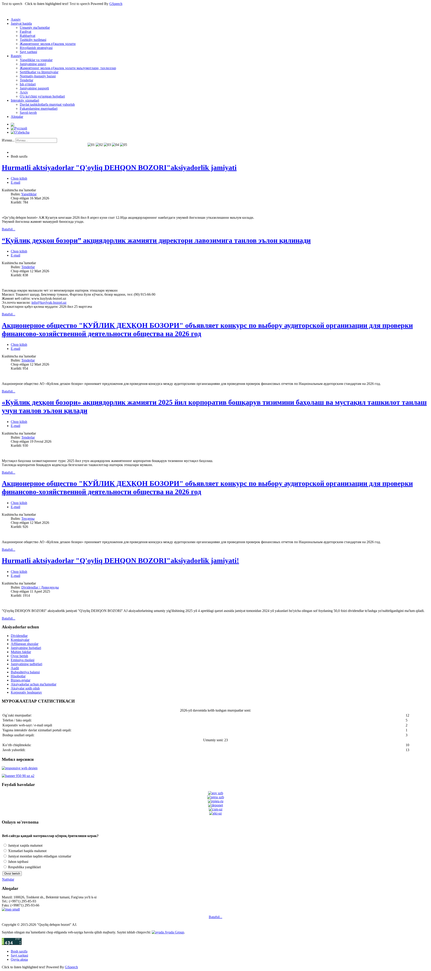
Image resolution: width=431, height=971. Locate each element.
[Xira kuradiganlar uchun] (12, 124)
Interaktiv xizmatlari (25, 100)
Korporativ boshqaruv (26, 692)
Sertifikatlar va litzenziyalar (39, 72)
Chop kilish (19, 178)
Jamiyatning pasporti (34, 88)
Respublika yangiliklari (24, 867)
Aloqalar (17, 116)
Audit (15, 668)
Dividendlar (19, 636)
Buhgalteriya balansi (25, 672)
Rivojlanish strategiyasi (36, 48)
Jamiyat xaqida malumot (24, 845)
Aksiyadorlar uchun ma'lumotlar (33, 684)
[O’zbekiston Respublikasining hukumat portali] (215, 793)
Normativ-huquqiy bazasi (38, 76)
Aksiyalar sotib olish (25, 688)
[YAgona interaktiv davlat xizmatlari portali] (215, 801)
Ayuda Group (174, 932)
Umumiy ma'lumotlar (35, 27)
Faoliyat (25, 31)
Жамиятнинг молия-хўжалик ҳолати (48, 44)
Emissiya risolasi (22, 660)
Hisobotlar (18, 676)
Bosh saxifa (19, 951)
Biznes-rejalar (20, 680)
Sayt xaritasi (28, 52)
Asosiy (16, 19)
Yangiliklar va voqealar (36, 60)
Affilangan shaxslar (24, 644)
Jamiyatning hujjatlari (26, 648)
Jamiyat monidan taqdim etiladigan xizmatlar (39, 856)
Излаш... (8, 140)
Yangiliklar (29, 194)
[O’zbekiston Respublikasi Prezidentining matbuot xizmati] (215, 797)
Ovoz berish (19, 656)
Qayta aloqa (19, 959)
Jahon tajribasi (17, 862)
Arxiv (24, 92)
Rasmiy (16, 56)
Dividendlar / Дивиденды (40, 587)
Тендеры (28, 518)
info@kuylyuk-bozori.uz (48, 302)
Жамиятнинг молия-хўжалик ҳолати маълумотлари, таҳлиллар (68, 68)
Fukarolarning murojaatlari (38, 108)
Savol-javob (28, 112)
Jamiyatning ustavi (33, 64)
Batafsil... (215, 917)
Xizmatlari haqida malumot (26, 851)
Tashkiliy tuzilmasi (33, 40)
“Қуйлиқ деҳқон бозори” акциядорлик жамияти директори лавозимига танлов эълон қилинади (156, 240)
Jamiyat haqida (21, 23)
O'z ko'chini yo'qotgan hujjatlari (42, 96)
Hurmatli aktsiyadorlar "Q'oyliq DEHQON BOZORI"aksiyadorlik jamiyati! (120, 560)
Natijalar (8, 879)
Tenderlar (26, 80)
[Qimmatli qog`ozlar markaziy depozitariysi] (215, 805)
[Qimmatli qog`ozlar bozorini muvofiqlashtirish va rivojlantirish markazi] (215, 809)
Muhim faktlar (21, 652)
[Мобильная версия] (19, 768)
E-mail (15, 182)
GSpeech (115, 4)
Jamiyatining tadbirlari (26, 664)
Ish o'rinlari (28, 84)
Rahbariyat (27, 36)
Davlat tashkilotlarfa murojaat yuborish (47, 104)
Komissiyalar (20, 640)
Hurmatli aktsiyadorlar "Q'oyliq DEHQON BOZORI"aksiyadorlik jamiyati (119, 167)
